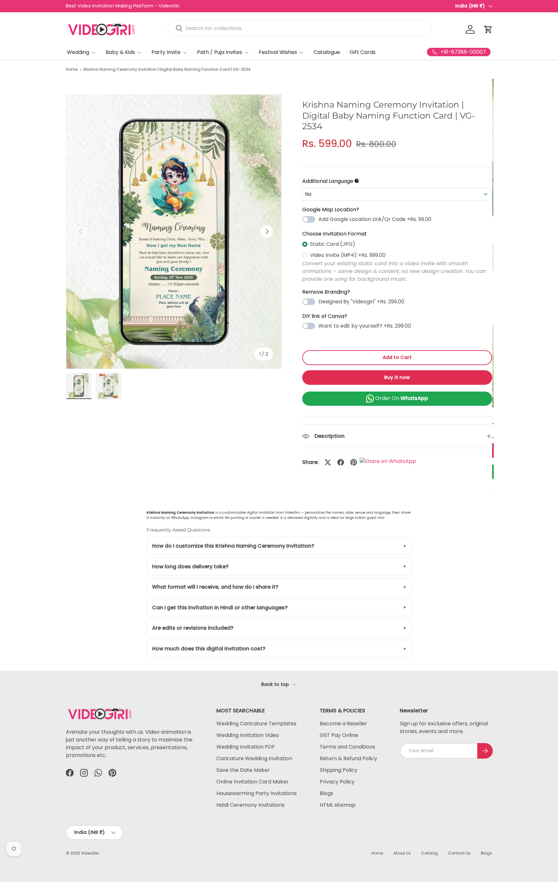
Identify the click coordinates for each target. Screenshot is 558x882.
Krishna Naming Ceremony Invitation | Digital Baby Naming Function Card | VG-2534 (167, 69)
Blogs (326, 793)
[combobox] (300, 28)
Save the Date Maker (243, 770)
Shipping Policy (338, 770)
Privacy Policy (337, 781)
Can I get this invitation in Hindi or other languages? (220, 607)
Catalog (429, 853)
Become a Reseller (343, 723)
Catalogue (327, 52)
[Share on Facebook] (340, 462)
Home (72, 69)
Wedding (78, 52)
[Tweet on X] (327, 462)
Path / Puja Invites (219, 52)
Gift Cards (363, 52)
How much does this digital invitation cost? (208, 648)
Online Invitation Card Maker (252, 781)
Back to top (275, 684)
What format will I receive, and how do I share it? (215, 587)
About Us (402, 853)
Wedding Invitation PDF (245, 747)
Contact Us (459, 853)
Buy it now (397, 377)
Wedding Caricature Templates (256, 723)
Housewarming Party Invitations (256, 793)
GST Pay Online (339, 735)
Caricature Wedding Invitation (254, 758)
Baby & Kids (120, 52)
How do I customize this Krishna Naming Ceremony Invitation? (233, 546)
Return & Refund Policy (348, 758)
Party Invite (166, 52)
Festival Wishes (278, 52)
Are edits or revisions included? (192, 628)
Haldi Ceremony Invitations (250, 805)
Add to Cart (397, 357)
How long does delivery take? (190, 566)
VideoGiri (90, 853)
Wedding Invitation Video (247, 735)
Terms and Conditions (347, 747)
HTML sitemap (338, 805)
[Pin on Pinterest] (353, 462)
